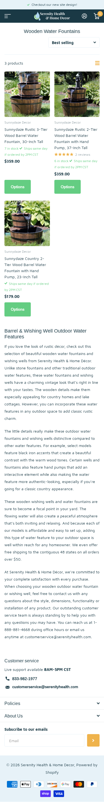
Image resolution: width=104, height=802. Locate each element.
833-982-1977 (24, 678)
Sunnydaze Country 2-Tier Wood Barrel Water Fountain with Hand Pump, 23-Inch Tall (25, 267)
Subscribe (93, 740)
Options (17, 187)
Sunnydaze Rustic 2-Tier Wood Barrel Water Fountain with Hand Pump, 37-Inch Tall (75, 138)
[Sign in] (84, 16)
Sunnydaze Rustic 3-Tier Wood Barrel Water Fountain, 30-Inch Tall (25, 135)
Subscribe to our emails (26, 729)
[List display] (97, 63)
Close (52, 703)
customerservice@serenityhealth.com (45, 686)
